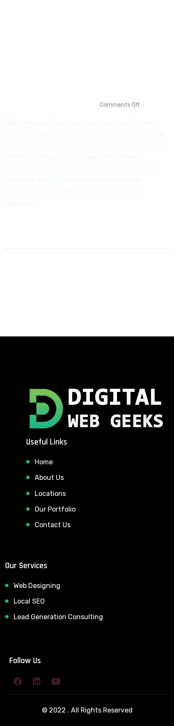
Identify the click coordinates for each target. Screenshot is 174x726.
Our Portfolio (55, 509)
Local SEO (29, 601)
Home (44, 462)
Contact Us (53, 525)
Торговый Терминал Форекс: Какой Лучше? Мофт (74, 74)
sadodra (23, 104)
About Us (49, 478)
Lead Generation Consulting (58, 617)
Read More (23, 221)
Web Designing (37, 586)
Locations (50, 494)
